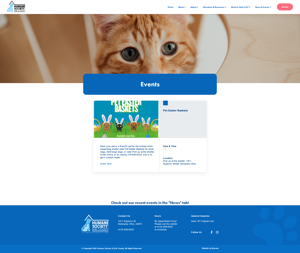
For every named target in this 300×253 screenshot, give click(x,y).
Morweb (215, 248)
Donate (284, 7)
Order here (106, 163)
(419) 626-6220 (126, 229)
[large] (212, 232)
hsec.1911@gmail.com (202, 221)
